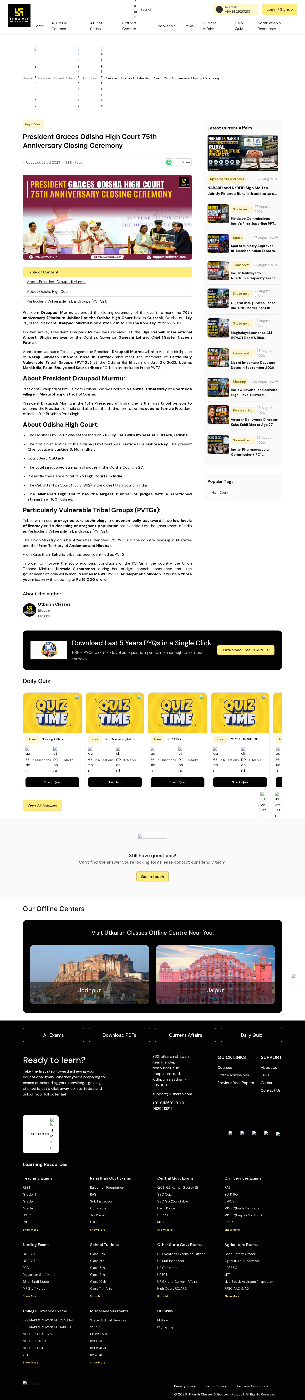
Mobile (162, 1320)
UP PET (162, 1274)
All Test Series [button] (96, 26)
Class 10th (98, 1281)
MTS (160, 1222)
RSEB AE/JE (99, 1348)
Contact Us (271, 1090)
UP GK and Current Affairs (177, 1281)
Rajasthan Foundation (107, 1187)
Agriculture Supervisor (241, 1261)
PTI (25, 1222)
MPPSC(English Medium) (243, 1215)
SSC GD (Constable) (173, 1201)
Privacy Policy (185, 1386)
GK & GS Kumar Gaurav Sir (178, 1187)
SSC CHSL (165, 1215)
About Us (269, 1067)
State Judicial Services (108, 1320)
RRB (26, 1268)
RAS (93, 1194)
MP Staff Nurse (34, 1288)
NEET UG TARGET (36, 1341)
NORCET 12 (31, 1261)
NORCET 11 (30, 1254)
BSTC (27, 1215)
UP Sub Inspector (170, 1261)
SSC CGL (164, 1194)
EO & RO (231, 1194)
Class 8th (97, 1268)
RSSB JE (96, 1341)
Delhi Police (166, 1208)
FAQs (265, 1075)
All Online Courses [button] (59, 26)
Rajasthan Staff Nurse (39, 1274)
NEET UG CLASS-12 (37, 1334)
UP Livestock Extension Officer (181, 1254)
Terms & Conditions (252, 1386)
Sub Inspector (101, 1201)
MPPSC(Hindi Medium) (241, 1208)
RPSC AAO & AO (236, 1288)
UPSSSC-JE (99, 1334)
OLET (27, 1355)
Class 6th (97, 1254)
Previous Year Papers (236, 1082)
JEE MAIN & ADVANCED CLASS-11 (48, 1320)
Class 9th (97, 1274)
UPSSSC (230, 1268)
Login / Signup (280, 9)
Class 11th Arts (101, 1288)
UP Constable (167, 1268)
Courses (225, 1067)
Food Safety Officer (239, 1254)
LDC (93, 1222)
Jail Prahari (98, 1215)
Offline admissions (233, 1075)
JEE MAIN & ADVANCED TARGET (47, 1327)
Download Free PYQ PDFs (246, 649)
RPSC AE (96, 1355)
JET (227, 1274)
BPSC (228, 1222)
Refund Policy (216, 1386)
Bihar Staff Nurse (36, 1281)
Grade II (29, 1201)
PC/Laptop (165, 1327)
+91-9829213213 (237, 11)
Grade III (29, 1194)
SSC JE (95, 1327)
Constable (98, 1208)
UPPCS (229, 1201)
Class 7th (97, 1261)
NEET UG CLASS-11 (37, 1348)
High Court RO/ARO (172, 1288)
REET (26, 1187)
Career (267, 1082)
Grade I (29, 1208)
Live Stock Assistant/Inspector (248, 1281)
